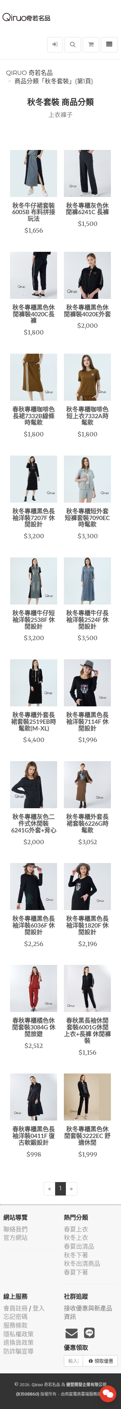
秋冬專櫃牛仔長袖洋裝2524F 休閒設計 (87, 620)
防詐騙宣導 (18, 1351)
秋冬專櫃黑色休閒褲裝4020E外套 (87, 311)
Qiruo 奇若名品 (29, 73)
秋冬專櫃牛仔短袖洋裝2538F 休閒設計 (33, 620)
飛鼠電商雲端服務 (81, 1394)
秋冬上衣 (76, 1238)
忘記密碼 (15, 1317)
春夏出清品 (79, 1246)
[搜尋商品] (73, 44)
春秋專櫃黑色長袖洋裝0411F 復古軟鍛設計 (33, 1136)
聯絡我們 (15, 1229)
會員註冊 (15, 1308)
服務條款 (15, 1325)
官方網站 (15, 1238)
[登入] (55, 44)
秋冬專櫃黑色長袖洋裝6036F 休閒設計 (33, 926)
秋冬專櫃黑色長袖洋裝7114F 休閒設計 (87, 722)
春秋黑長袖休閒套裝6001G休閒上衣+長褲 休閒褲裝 (87, 1031)
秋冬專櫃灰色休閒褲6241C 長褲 (87, 209)
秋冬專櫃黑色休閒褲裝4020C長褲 (33, 314)
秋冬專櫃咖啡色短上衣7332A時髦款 (87, 416)
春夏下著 (76, 1272)
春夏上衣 (76, 1229)
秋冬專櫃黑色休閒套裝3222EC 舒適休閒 (87, 1136)
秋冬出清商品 (82, 1263)
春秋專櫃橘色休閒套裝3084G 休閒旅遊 (33, 1028)
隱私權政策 (18, 1334)
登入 (39, 1308)
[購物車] (91, 44)
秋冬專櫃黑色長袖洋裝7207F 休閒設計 (33, 518)
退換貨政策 (18, 1342)
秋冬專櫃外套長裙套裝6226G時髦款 (87, 824)
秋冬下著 (76, 1255)
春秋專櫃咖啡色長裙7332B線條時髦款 (33, 416)
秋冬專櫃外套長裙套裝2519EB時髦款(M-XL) (33, 722)
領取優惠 (103, 1361)
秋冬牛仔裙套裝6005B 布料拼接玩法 (33, 213)
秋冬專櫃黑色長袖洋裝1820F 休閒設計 (87, 926)
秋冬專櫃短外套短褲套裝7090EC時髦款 (87, 518)
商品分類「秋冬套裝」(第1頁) (53, 81)
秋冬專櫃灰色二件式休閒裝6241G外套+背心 (33, 824)
